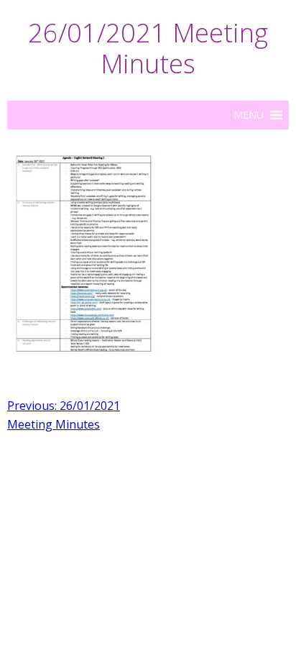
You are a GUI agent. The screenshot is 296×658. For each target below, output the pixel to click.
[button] (248, 115)
